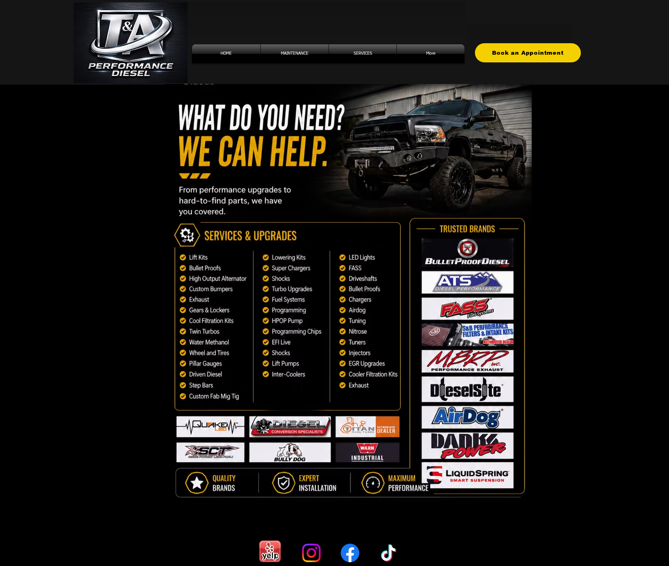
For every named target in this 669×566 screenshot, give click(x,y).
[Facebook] (350, 553)
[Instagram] (311, 553)
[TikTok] (388, 553)
